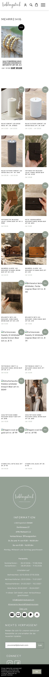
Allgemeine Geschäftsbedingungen (23, 604)
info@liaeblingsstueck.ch (23, 600)
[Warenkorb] (36, 5)
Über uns (23, 609)
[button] (31, 5)
